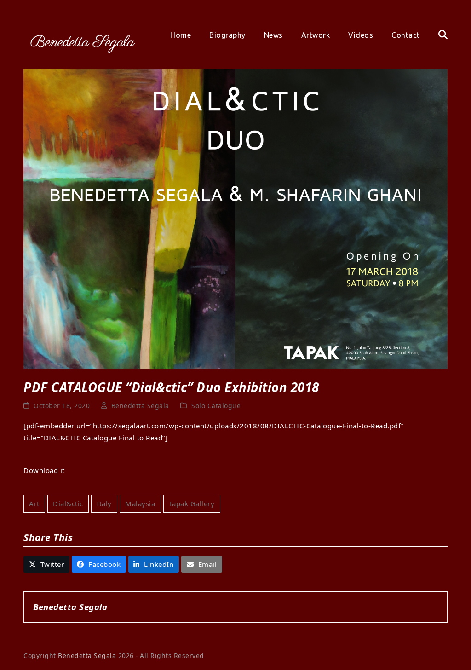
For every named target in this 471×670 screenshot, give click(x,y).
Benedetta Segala (140, 405)
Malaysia (140, 503)
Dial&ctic (68, 503)
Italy (104, 503)
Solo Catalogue (216, 405)
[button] (443, 34)
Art (34, 503)
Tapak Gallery (192, 503)
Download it (44, 470)
